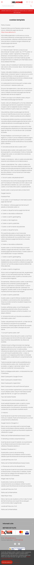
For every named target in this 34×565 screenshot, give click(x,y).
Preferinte (16, 562)
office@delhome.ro (10, 538)
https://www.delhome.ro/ (8, 32)
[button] (27, 2)
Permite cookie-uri (7, 562)
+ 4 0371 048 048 (18, 540)
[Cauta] (31, 5)
